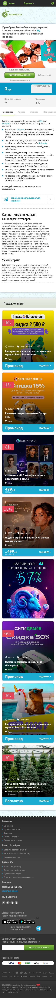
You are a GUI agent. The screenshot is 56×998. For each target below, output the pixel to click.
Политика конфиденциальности (19, 877)
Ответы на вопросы (13, 840)
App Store (10, 921)
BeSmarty (43, 143)
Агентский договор (12, 866)
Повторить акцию (19, 75)
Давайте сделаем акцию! (15, 849)
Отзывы (34, 111)
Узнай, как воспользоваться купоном (25, 199)
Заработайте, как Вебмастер (17, 853)
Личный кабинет (52, 3)
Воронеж (28, 3)
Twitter (12, 902)
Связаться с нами (10, 890)
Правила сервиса (11, 836)
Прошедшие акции (12, 857)
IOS (41, 121)
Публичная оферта (12, 873)
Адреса (21, 111)
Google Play (27, 921)
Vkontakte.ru (8, 902)
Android (6, 123)
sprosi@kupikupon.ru (12, 886)
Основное (8, 111)
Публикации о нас (12, 829)
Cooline (20, 129)
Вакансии (8, 833)
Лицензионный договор (15, 870)
